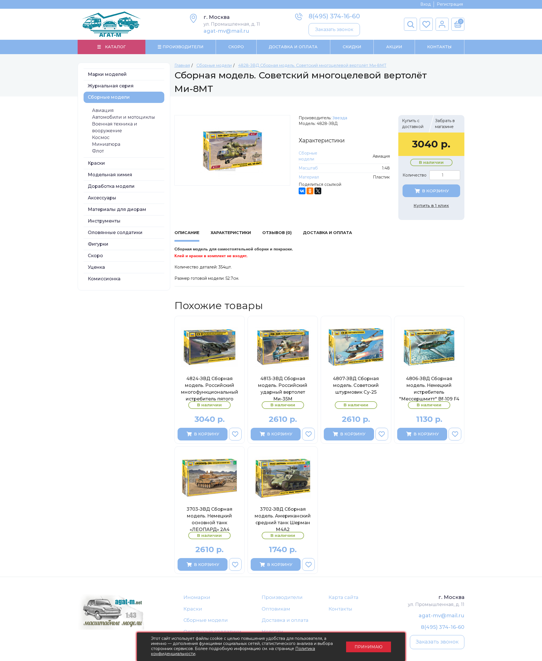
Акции (394, 46)
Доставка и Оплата (293, 46)
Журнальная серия (111, 86)
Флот (98, 151)
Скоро (236, 46)
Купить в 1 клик (431, 205)
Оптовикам (276, 609)
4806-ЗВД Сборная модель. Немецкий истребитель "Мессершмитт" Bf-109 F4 (429, 388)
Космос (101, 137)
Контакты (439, 46)
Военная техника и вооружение (114, 127)
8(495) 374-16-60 (334, 16)
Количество (415, 175)
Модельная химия (110, 174)
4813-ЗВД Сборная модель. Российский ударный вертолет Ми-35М (282, 388)
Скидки (352, 46)
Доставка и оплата (285, 620)
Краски (96, 163)
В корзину (435, 190)
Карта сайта (344, 597)
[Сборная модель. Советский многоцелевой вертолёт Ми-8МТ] (232, 150)
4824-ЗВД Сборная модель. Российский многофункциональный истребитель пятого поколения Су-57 (209, 388)
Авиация (103, 110)
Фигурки (98, 244)
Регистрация (450, 4)
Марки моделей (107, 74)
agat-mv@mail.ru (226, 31)
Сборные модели (109, 97)
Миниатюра (106, 144)
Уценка (96, 267)
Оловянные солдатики (115, 232)
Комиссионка (104, 278)
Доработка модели (111, 186)
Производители (282, 597)
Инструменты (104, 221)
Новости (272, 631)
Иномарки (196, 597)
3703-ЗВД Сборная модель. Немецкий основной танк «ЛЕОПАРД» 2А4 (209, 519)
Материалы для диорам (117, 209)
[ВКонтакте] (302, 191)
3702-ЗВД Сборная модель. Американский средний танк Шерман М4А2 (283, 519)
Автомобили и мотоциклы (123, 117)
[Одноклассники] (310, 191)
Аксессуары (102, 197)
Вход (425, 4)
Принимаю (369, 646)
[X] (317, 191)
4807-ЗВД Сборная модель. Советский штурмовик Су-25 (356, 385)
